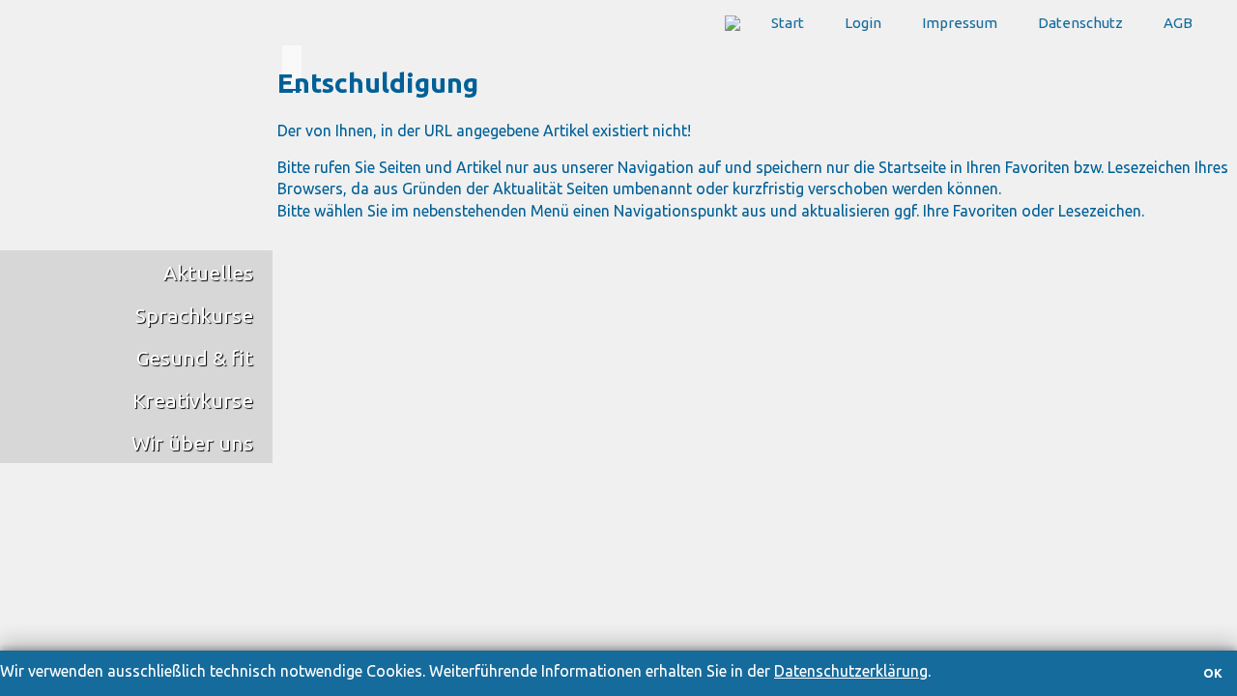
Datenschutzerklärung (851, 671)
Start (787, 22)
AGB (1178, 22)
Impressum (959, 22)
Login (863, 22)
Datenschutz (1080, 22)
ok (1213, 673)
